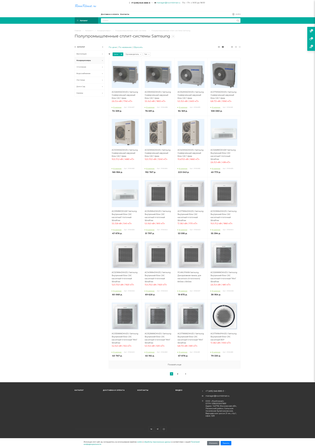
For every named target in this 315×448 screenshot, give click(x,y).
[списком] (235, 47)
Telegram (157, 429)
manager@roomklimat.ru (168, 2)
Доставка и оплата (114, 390)
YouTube (163, 429)
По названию (125, 47)
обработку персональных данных (157, 442)
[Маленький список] (219, 47)
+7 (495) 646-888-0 (140, 3)
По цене (113, 47)
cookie (139, 442)
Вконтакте (151, 429)
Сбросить (137, 47)
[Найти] (237, 20)
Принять (226, 443)
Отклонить (213, 443)
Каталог (79, 390)
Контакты (142, 390)
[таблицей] (239, 47)
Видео (178, 390)
